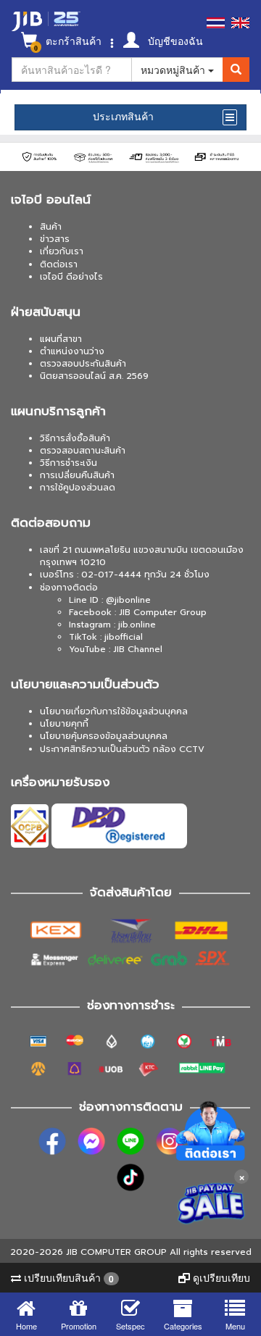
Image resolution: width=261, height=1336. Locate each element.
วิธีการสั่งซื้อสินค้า (75, 438)
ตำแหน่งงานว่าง (72, 351)
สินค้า (51, 226)
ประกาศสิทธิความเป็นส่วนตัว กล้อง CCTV (122, 749)
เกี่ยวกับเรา (61, 251)
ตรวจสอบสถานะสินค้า (82, 450)
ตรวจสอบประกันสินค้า (83, 363)
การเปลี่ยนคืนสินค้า (77, 475)
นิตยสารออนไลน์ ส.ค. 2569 (94, 376)
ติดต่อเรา (59, 264)
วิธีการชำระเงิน (68, 462)
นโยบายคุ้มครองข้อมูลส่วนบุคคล (103, 736)
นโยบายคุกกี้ (64, 723)
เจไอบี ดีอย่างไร (71, 276)
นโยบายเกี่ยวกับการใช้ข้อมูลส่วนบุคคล (114, 711)
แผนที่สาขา (61, 339)
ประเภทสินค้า (123, 116)
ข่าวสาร (55, 239)
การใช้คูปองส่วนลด (77, 487)
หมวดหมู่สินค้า (174, 69)
